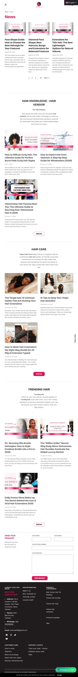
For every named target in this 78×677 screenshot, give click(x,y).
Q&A (47, 623)
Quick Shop (75, 338)
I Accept (59, 675)
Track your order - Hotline (38, 648)
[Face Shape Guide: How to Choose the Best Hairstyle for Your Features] (15, 28)
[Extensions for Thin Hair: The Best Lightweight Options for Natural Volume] (62, 28)
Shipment (8, 651)
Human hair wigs (52, 604)
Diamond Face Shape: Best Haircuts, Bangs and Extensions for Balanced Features (39, 45)
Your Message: (37, 553)
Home (6, 12)
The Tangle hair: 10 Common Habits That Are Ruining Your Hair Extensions (20, 301)
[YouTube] (7, 639)
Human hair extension (50, 610)
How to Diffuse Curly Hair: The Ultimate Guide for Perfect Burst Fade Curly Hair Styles (21, 157)
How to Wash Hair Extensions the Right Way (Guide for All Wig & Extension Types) (21, 350)
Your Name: (36, 535)
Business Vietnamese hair (14, 661)
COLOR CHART (28, 600)
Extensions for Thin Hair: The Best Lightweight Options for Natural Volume (62, 45)
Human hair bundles (53, 598)
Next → (46, 78)
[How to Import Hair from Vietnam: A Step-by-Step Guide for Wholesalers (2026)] (56, 140)
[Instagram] (11, 635)
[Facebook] (7, 635)
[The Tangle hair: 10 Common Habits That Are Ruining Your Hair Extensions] (21, 283)
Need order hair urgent (13, 658)
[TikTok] (15, 635)
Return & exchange (11, 655)
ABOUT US (26, 591)
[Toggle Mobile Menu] (7, 5)
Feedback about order (37, 651)
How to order (9, 648)
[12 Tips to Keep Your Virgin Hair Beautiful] (56, 283)
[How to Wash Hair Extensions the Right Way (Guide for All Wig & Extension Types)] (21, 332)
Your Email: (58, 535)
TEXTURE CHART (29, 597)
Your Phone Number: (39, 544)
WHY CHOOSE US (29, 594)
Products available (53, 618)
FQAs (30, 655)
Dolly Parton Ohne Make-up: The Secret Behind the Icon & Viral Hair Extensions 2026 (20, 500)
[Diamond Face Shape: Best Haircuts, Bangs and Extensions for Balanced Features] (39, 28)
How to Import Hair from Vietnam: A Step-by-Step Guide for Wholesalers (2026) (56, 157)
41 (41, 78)
